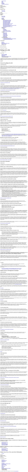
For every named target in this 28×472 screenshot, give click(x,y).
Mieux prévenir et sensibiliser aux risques (8, 23)
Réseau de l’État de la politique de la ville (5, 91)
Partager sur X (3, 55)
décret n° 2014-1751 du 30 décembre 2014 (7, 135)
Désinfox (3, 18)
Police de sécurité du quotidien (4, 147)
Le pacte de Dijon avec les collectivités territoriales (6, 97)
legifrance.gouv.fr (4, 461)
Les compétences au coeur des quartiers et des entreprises (6, 329)
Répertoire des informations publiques (6, 468)
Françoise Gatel (5, 33)
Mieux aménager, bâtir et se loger (7, 20)
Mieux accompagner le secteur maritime (7, 26)
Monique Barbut (5, 32)
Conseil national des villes (3, 64)
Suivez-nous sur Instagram (5, 443)
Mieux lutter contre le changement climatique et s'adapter (9, 25)
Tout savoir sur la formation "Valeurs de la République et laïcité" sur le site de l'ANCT (12, 268)
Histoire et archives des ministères (7, 31)
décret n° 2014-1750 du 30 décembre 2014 (16, 134)
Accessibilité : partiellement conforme (6, 463)
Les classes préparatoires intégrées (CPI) (5, 422)
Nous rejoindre (3, 11)
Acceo (2, 465)
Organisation (4, 29)
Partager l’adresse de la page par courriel (6, 56)
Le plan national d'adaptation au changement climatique (9, 38)
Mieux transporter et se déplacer (7, 21)
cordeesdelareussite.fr (2, 413)
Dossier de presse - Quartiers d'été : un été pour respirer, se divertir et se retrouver (9, 377)
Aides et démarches (4, 27)
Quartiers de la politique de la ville (4, 119)
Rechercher (3, 3)
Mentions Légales (4, 464)
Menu (2, 1)
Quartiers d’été (2, 354)
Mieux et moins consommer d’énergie (7, 24)
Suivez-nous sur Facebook (5, 442)
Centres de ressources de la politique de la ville (6, 102)
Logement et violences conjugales (4, 224)
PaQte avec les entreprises (3, 341)
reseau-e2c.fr (1, 299)
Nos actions (3, 19)
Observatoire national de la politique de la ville (5, 111)
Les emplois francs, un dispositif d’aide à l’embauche (6, 322)
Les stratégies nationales (4, 37)
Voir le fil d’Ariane (2, 40)
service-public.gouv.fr (4, 460)
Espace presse (3, 10)
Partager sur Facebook (4, 54)
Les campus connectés (3, 433)
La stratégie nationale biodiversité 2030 (7, 39)
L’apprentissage (2, 427)
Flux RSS (3, 467)
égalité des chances (3, 420)
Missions (4, 28)
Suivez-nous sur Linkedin (5, 444)
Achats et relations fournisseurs (6, 30)
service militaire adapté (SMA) (18, 284)
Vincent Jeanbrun (5, 34)
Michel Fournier (5, 36)
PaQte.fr (1, 351)
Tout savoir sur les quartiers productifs (4, 339)
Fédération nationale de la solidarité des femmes (5, 249)
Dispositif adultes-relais (3, 199)
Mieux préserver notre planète (6, 22)
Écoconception (3, 466)
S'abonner (3, 453)
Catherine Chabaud (5, 35)
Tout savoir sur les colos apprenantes (4, 384)
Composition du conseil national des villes (5, 82)
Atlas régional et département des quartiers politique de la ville (7, 145)
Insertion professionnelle (3, 272)
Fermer (1, 12)
